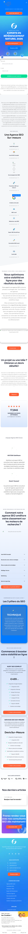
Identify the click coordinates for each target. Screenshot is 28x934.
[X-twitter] (12, 853)
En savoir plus (13, 149)
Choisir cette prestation (15, 712)
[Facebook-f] (9, 853)
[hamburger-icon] (26, 2)
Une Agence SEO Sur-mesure (14, 136)
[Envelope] (18, 853)
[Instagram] (15, 853)
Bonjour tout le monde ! (12, 799)
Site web (3, 61)
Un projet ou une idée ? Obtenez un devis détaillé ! (14, 363)
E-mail (2, 68)
